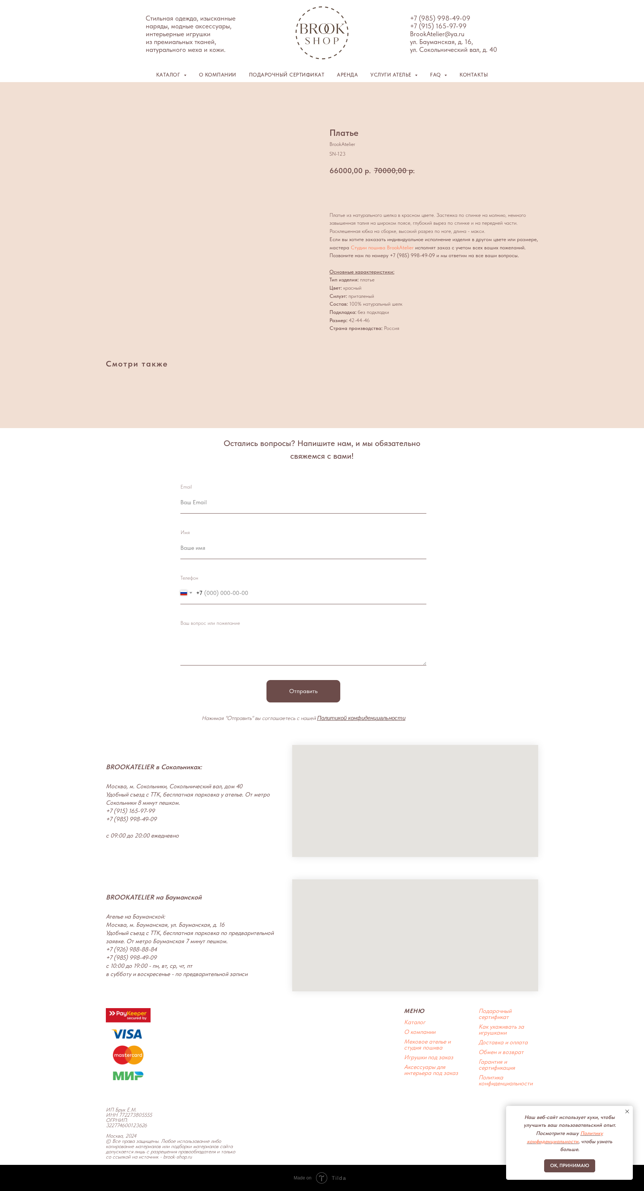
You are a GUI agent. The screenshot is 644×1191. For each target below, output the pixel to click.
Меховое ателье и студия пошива (427, 1044)
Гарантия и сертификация (497, 1064)
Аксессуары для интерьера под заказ (431, 1069)
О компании (217, 75)
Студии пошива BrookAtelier (382, 247)
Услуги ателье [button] (391, 75)
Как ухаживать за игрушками (501, 1029)
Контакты (474, 75)
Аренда (347, 75)
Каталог (414, 1022)
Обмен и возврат (501, 1052)
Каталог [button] (169, 75)
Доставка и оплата (503, 1042)
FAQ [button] (436, 75)
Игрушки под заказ (428, 1057)
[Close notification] (627, 1111)
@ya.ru (454, 34)
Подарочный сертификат (287, 75)
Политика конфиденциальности (506, 1080)
